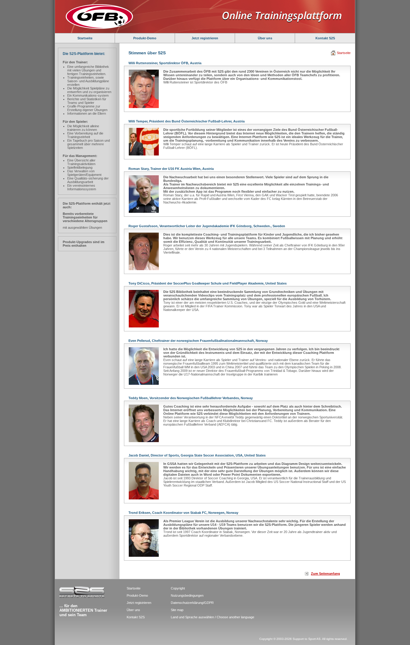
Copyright (178, 588)
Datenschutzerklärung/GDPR (192, 602)
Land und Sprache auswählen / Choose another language (212, 617)
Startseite (84, 38)
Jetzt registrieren (204, 38)
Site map (177, 610)
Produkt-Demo (144, 38)
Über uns (265, 38)
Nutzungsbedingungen (187, 595)
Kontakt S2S (325, 38)
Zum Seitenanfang (325, 573)
